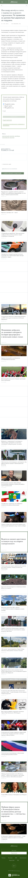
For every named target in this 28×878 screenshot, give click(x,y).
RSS (18, 860)
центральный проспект (8, 136)
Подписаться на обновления (10, 168)
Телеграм (3, 858)
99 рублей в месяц (9, 104)
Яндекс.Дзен (11, 860)
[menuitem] (3, 858)
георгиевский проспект (8, 137)
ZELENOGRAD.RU (16, 23)
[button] (14, 117)
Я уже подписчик (7, 120)
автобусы (17, 136)
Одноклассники (23, 858)
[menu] (13, 173)
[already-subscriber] (14, 120)
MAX (16, 858)
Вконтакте (10, 858)
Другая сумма (8, 106)
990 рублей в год (9, 108)
